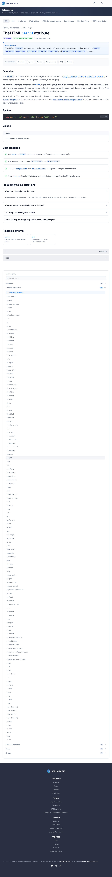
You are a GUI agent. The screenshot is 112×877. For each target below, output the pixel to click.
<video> (73, 76)
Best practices (51, 62)
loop (8, 509)
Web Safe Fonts (83, 21)
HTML (6, 21)
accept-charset (13, 304)
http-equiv (11, 472)
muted (9, 542)
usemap (9, 721)
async (9, 326)
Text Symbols (69, 21)
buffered (10, 341)
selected (10, 634)
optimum (10, 564)
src (8, 678)
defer (9, 403)
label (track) (12, 498)
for (8, 428)
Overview (21, 62)
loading (10, 505)
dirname (10, 410)
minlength (11, 535)
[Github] (52, 866)
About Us (56, 821)
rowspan (10, 623)
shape (9, 663)
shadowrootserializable (16, 659)
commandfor (11, 370)
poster (9, 593)
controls (10, 377)
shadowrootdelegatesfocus (17, 652)
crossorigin (11, 385)
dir (8, 407)
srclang (10, 685)
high (7, 258)
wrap (8, 736)
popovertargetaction (15, 590)
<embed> (101, 76)
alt (8, 319)
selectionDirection (14, 637)
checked (10, 352)
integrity (11, 483)
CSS (13, 21)
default (10, 399)
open (8, 560)
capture (10, 344)
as (7, 322)
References (14, 28)
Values (39, 62)
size (8, 667)
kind (8, 491)
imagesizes (11, 476)
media (9, 524)
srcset (9, 688)
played (9, 579)
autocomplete (12, 330)
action (9, 308)
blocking (10, 337)
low (8, 513)
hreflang (10, 469)
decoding (10, 396)
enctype (10, 421)
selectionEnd (12, 641)
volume (9, 729)
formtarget (11, 450)
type (8, 703)
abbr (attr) (11, 297)
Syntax (30, 62)
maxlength (11, 520)
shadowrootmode (13, 655)
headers (103, 251)
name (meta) (11, 549)
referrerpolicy (13, 604)
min (8, 531)
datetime (10, 392)
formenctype (11, 439)
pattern (10, 568)
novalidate (11, 557)
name (8, 546)
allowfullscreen (13, 315)
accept (9, 300)
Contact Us (56, 825)
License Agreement (56, 832)
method (9, 527)
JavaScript (22, 21)
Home (5, 28)
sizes (9, 670)
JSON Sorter (56, 805)
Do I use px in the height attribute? (20, 212)
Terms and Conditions (90, 861)
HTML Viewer (56, 809)
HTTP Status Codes (99, 21)
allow (9, 311)
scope (9, 630)
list (8, 502)
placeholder (11, 575)
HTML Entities (34, 21)
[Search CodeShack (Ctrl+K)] (94, 3)
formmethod (11, 443)
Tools (56, 786)
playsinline (11, 582)
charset (10, 348)
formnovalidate (13, 447)
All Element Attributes (15, 292)
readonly (10, 601)
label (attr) (12, 494)
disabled (10, 414)
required (10, 612)
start (9, 692)
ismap (9, 487)
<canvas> (91, 76)
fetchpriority (12, 425)
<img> (65, 76)
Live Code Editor (56, 802)
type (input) (12, 710)
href (8, 465)
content (10, 374)
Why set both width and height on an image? (24, 205)
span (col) (11, 674)
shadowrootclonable (14, 648)
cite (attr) (11, 355)
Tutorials (56, 782)
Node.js (56, 848)
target (9, 699)
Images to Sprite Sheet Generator (56, 813)
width (37, 85)
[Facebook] (60, 866)
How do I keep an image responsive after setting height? (30, 220)
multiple (10, 538)
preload (10, 597)
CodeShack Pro (56, 851)
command (10, 366)
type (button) (12, 707)
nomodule (10, 553)
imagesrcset (11, 480)
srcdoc (9, 681)
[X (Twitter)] (56, 866)
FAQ (61, 62)
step (8, 696)
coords (9, 381)
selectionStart (13, 644)
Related (69, 62)
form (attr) (11, 432)
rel (8, 608)
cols (8, 359)
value (9, 725)
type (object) (12, 718)
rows (8, 619)
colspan (10, 363)
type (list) (11, 714)
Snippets (56, 790)
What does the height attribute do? (20, 191)
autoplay (10, 333)
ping (8, 571)
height (9, 458)
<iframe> (82, 76)
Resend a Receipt (56, 828)
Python (56, 844)
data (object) (12, 388)
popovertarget (12, 586)
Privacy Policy (65, 861)
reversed (10, 615)
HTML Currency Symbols (51, 21)
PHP (56, 841)
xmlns (9, 740)
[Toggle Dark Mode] (101, 3)
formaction (11, 436)
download (10, 417)
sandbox (10, 626)
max (8, 516)
